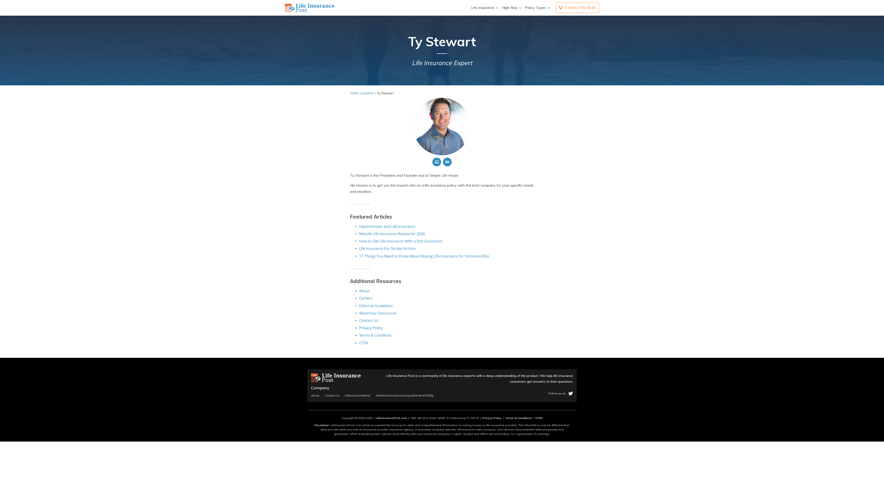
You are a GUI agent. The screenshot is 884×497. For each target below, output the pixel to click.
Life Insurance (482, 7)
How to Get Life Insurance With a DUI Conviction (400, 241)
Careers (366, 298)
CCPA (363, 342)
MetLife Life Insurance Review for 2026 (392, 233)
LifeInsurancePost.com (391, 418)
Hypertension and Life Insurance (387, 226)
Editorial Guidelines (376, 305)
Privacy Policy (371, 327)
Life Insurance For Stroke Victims (387, 248)
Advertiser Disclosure (377, 313)
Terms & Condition (375, 335)
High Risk (509, 7)
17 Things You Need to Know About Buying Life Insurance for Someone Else (424, 256)
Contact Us (368, 320)
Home (354, 93)
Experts (368, 93)
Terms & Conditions (518, 418)
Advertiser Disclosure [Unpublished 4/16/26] (404, 395)
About (364, 290)
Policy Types (535, 7)
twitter (570, 393)
